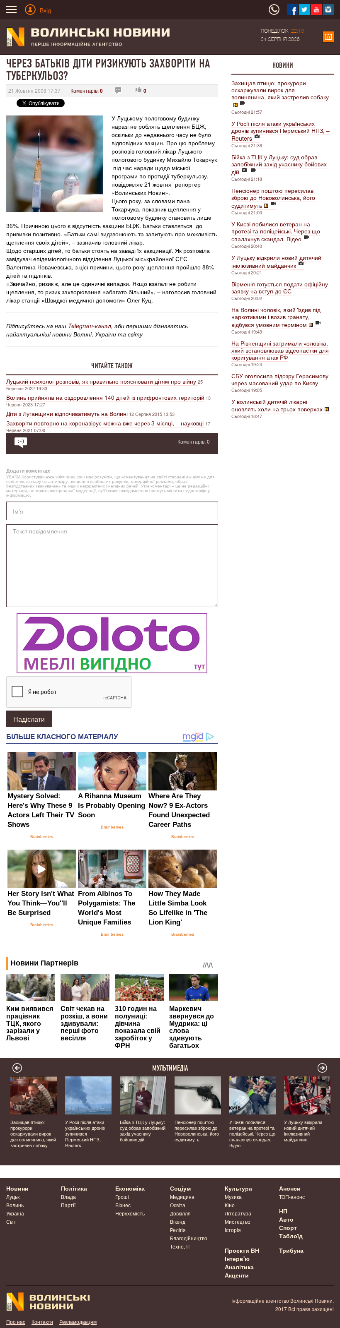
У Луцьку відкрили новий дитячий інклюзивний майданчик (276, 261)
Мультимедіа (170, 1068)
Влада (68, 1196)
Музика (233, 1196)
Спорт (288, 1227)
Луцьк (12, 1196)
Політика (74, 1188)
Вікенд (177, 1221)
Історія (233, 1229)
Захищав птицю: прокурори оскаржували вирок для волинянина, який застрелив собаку (280, 90)
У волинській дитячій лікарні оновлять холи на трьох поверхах (277, 405)
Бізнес (123, 1204)
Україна (15, 1213)
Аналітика (239, 1267)
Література (238, 1213)
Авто (286, 1219)
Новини (282, 65)
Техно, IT (180, 1246)
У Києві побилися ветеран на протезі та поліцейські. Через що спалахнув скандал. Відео (275, 231)
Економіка (130, 1188)
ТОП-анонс (292, 1196)
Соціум (180, 1188)
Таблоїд (291, 1236)
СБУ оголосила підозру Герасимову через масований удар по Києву (279, 379)
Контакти (42, 1321)
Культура (238, 1188)
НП (283, 1211)
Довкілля (180, 1213)
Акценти (237, 1275)
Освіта (177, 1204)
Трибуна (291, 1250)
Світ (11, 1221)
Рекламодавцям (78, 1321)
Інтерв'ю (237, 1258)
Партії (68, 1204)
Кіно (230, 1204)
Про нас (15, 1321)
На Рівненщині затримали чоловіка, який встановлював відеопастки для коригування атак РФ (280, 350)
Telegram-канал (89, 326)
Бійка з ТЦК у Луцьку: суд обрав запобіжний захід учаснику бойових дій (279, 164)
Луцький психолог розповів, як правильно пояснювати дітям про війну (102, 381)
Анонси (290, 1188)
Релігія (178, 1229)
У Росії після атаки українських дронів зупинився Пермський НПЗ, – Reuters (280, 130)
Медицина (182, 1196)
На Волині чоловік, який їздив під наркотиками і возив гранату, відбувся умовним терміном (276, 317)
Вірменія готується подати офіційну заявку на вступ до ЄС (279, 287)
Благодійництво (188, 1238)
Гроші (122, 1196)
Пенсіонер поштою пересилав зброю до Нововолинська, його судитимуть (273, 197)
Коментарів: (86, 90)
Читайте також (112, 365)
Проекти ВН (242, 1250)
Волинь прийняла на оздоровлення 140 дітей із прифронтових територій (105, 397)
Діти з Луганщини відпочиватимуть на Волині (67, 413)
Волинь (15, 1204)
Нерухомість (130, 1213)
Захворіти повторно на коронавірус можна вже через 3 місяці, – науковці (105, 423)
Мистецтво (237, 1221)
